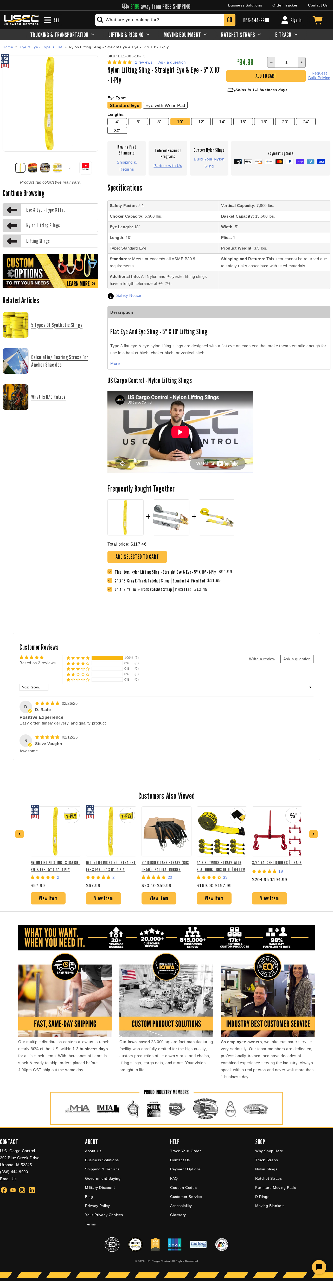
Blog (89, 1197)
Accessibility (181, 1206)
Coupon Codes (183, 1187)
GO (229, 20)
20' (285, 121)
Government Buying (102, 1178)
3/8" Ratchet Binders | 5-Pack (277, 862)
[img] (48, 703)
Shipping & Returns (127, 165)
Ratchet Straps (268, 1178)
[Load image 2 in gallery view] (33, 168)
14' (222, 121)
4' (117, 121)
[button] (120, 62)
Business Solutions (245, 5)
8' (159, 121)
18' (264, 121)
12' (201, 121)
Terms (90, 1224)
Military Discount (100, 1187)
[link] (161, 581)
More (115, 363)
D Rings (262, 1197)
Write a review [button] (262, 659)
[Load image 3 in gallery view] (45, 168)
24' (306, 121)
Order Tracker (285, 5)
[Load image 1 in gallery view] (20, 168)
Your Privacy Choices (104, 1215)
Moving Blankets (270, 1206)
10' (180, 121)
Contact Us (318, 5)
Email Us (8, 1179)
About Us (93, 1151)
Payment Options (185, 1169)
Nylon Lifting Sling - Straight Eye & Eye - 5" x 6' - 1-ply (111, 866)
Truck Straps (266, 1160)
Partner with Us (167, 165)
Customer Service (186, 1197)
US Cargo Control (159, 1261)
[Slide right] (69, 167)
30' (117, 130)
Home (8, 47)
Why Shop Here (269, 1151)
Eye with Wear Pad (165, 105)
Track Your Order (185, 1151)
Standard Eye (124, 105)
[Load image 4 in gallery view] (57, 168)
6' (138, 121)
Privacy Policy (97, 1206)
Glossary (178, 1215)
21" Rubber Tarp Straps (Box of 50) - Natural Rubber (165, 866)
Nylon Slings (266, 1169)
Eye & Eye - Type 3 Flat (41, 47)
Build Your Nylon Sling (209, 162)
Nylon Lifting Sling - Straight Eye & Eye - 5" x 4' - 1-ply (55, 866)
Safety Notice (128, 295)
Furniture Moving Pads (275, 1187)
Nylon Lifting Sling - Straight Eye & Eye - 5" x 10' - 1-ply (119, 47)
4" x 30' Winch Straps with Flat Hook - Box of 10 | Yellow (221, 866)
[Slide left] (8, 167)
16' (243, 121)
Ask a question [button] (297, 659)
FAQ (174, 1178)
